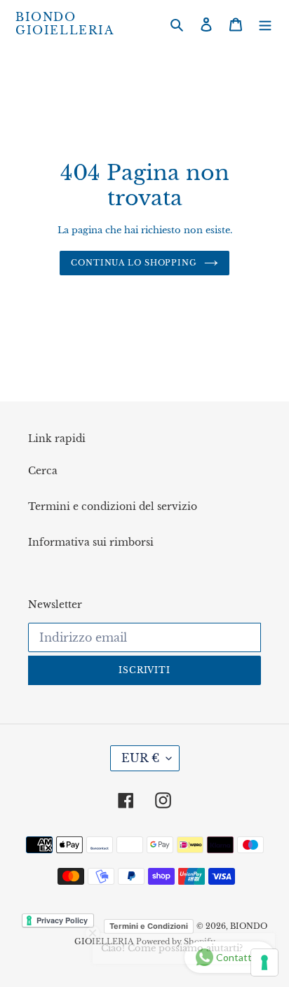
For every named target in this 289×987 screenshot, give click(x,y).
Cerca (43, 470)
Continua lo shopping (134, 263)
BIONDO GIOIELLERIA (64, 24)
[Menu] (265, 24)
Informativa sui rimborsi (91, 542)
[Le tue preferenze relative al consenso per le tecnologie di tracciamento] (264, 962)
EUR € (140, 758)
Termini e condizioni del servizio (112, 506)
